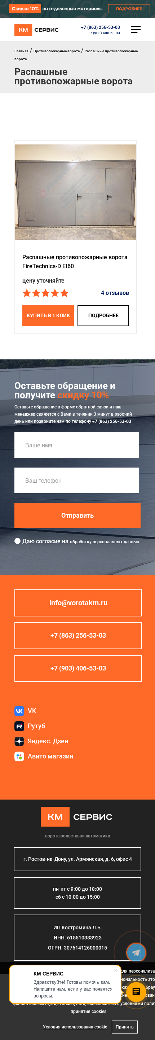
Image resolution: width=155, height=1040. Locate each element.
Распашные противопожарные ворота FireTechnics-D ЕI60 (75, 262)
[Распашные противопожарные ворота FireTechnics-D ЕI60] (75, 193)
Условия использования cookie (75, 1027)
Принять (125, 1027)
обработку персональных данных (104, 541)
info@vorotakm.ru (78, 602)
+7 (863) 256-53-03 (100, 27)
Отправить (77, 515)
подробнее (103, 315)
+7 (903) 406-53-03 (104, 33)
